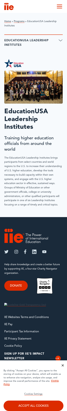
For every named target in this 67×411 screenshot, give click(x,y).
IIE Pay (8, 324)
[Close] (63, 365)
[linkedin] (34, 252)
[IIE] (26, 236)
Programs (19, 21)
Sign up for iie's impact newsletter (24, 356)
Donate (16, 285)
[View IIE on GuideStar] (25, 305)
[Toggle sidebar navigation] (60, 40)
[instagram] (16, 252)
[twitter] (6, 252)
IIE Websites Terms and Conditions (26, 317)
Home (7, 21)
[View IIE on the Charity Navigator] (45, 286)
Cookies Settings (33, 394)
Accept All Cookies (33, 406)
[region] (33, 385)
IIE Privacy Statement (17, 338)
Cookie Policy (13, 346)
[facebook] (25, 252)
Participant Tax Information (21, 331)
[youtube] (44, 252)
